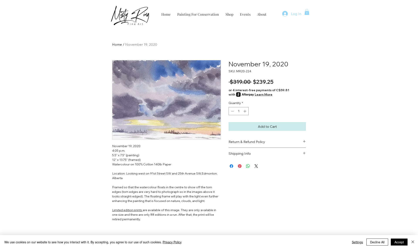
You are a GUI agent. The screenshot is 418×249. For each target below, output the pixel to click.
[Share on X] (256, 166)
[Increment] (245, 111)
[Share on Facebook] (231, 166)
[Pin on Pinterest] (239, 166)
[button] (306, 12)
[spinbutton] (239, 111)
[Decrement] (232, 111)
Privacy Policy (172, 242)
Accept (399, 242)
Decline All (377, 242)
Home (117, 44)
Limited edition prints (127, 210)
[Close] (412, 242)
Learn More (263, 94)
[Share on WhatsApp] (248, 166)
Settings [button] (357, 242)
